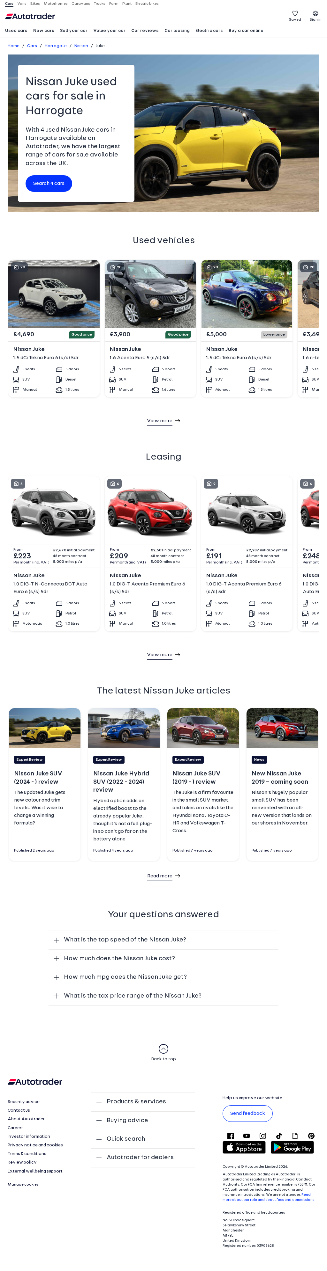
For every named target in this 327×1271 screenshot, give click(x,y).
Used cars (16, 30)
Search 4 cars (49, 183)
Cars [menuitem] (9, 4)
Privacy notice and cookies (35, 1145)
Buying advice (127, 1120)
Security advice (24, 1102)
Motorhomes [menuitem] (56, 4)
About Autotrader (26, 1119)
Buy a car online (246, 30)
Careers (16, 1128)
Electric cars (209, 30)
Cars (32, 46)
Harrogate (56, 46)
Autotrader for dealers (140, 1157)
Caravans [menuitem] (81, 4)
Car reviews (145, 30)
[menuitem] (16, 31)
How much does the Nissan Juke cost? (119, 958)
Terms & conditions (27, 1154)
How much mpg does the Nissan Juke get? (125, 977)
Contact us (19, 1110)
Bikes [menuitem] (35, 4)
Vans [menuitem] (22, 4)
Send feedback (247, 1113)
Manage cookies (23, 1185)
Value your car (109, 30)
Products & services (136, 1102)
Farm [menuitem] (113, 4)
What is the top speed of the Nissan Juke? (125, 940)
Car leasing (177, 30)
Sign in (316, 20)
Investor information (29, 1137)
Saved (295, 20)
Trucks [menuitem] (99, 4)
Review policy (22, 1162)
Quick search (126, 1139)
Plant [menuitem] (127, 4)
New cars (43, 30)
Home (13, 46)
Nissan (81, 46)
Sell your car (73, 30)
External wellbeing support (35, 1171)
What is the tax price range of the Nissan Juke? (133, 996)
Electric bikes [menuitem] (147, 4)
